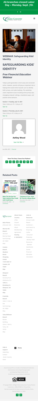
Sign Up (5, 106)
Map (4, 243)
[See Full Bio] (23, 142)
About (16, 227)
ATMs (16, 220)
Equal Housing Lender (24, 370)
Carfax (28, 232)
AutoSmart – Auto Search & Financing (30, 227)
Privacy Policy (27, 387)
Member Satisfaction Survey (29, 247)
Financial (14, 149)
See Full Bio (18, 142)
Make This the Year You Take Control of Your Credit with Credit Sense (10, 198)
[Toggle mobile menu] (34, 18)
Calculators (29, 257)
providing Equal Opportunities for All (19, 372)
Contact (5, 354)
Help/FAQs (6, 352)
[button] (4, 191)
